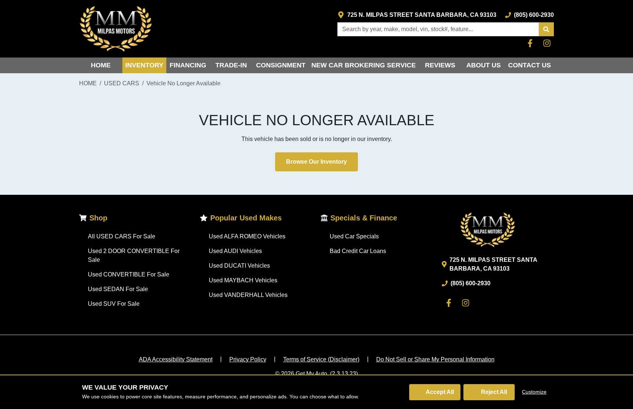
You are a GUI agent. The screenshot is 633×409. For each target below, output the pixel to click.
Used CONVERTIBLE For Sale (128, 274)
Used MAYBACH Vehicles (243, 280)
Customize (534, 392)
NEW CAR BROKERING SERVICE (363, 65)
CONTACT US (529, 65)
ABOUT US (483, 65)
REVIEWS (440, 65)
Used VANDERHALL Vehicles (248, 295)
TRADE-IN (231, 65)
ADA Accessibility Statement (175, 359)
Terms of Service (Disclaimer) (321, 359)
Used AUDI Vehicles (235, 251)
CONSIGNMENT (281, 65)
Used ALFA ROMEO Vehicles (247, 236)
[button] (546, 29)
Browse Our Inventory (316, 162)
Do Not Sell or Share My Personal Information (435, 359)
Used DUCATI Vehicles (239, 266)
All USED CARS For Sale (121, 236)
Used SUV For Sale (114, 304)
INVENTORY (144, 65)
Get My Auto (311, 374)
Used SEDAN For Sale (118, 289)
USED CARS (121, 83)
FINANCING (188, 65)
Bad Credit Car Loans (358, 251)
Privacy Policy (247, 359)
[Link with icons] (531, 43)
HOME (101, 65)
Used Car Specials (354, 236)
